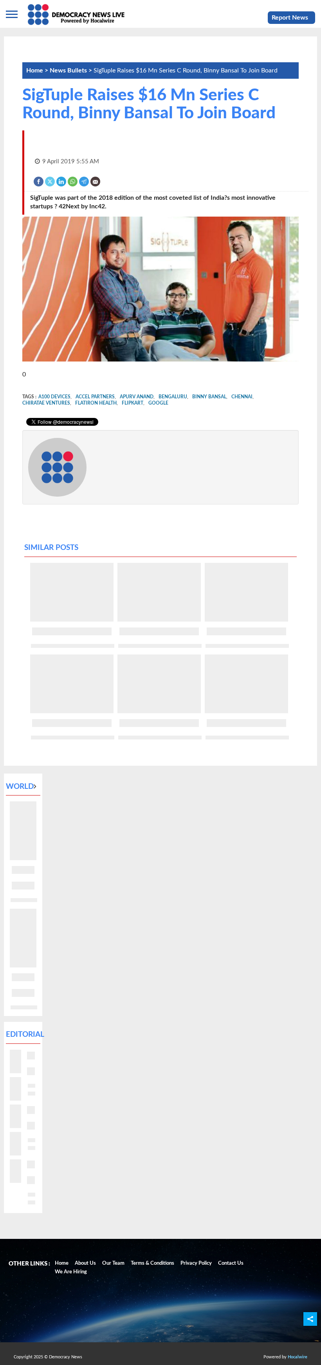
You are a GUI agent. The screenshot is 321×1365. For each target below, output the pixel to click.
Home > (38, 70)
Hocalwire (297, 1357)
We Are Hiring (71, 1272)
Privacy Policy (196, 1263)
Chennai (241, 396)
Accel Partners (95, 396)
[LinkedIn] (61, 181)
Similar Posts (51, 547)
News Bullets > (72, 70)
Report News (290, 17)
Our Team (113, 1263)
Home (62, 1263)
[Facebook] (38, 181)
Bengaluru (173, 396)
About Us (85, 1263)
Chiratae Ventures (46, 403)
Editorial (25, 1034)
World (20, 786)
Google (158, 403)
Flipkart (132, 403)
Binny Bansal (209, 396)
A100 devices (54, 396)
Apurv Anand (136, 396)
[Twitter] (50, 181)
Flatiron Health (96, 403)
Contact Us (230, 1263)
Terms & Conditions (152, 1263)
